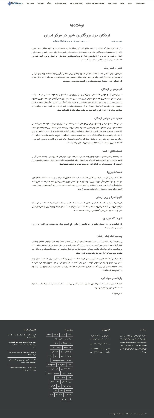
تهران (52, 347)
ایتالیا (49, 334)
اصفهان (56, 334)
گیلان (51, 395)
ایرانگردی (68, 339)
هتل (58, 382)
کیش (55, 390)
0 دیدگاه (84, 41)
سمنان (69, 360)
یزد (70, 399)
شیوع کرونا (61, 365)
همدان (52, 382)
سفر (56, 356)
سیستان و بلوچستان (58, 360)
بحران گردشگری (66, 343)
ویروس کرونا (67, 386)
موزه (57, 377)
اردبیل (63, 334)
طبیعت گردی (54, 369)
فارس (64, 373)
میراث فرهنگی (66, 382)
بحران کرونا (58, 339)
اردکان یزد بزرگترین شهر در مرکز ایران (77, 35)
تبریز (56, 343)
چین (59, 386)
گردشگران (68, 395)
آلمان (69, 334)
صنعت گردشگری (66, 369)
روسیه (69, 356)
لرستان (56, 373)
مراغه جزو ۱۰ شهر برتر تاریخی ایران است (22, 352)
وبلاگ (75, 41)
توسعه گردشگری (66, 352)
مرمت (69, 377)
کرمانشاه (68, 390)
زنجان (62, 356)
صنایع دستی (51, 365)
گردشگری (59, 395)
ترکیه (59, 347)
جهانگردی (55, 352)
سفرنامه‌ (49, 356)
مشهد (63, 377)
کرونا (61, 390)
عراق (69, 373)
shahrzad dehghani (59, 41)
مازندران (49, 373)
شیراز (69, 365)
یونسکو (64, 399)
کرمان (53, 386)
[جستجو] (12, 3)
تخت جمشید (67, 347)
